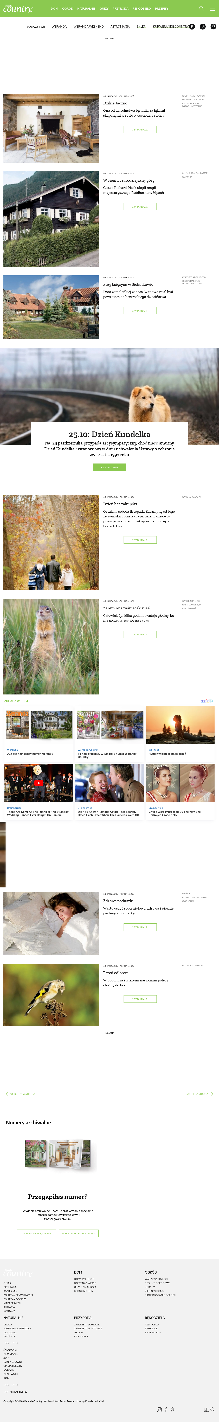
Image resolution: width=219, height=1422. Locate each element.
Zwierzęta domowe (87, 1324)
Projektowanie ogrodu (160, 1295)
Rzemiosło (152, 1324)
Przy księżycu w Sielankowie (128, 284)
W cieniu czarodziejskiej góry (128, 180)
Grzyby (78, 1332)
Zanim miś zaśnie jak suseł (127, 607)
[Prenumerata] (206, 1409)
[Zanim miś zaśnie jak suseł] (51, 646)
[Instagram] (203, 26)
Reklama (9, 1307)
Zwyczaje (151, 1328)
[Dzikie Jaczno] (51, 128)
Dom (54, 8)
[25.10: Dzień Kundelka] (109, 396)
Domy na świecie (85, 1283)
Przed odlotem (116, 972)
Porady (150, 1287)
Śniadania (10, 1349)
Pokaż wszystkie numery (78, 1233)
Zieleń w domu (154, 1291)
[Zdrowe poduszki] (51, 923)
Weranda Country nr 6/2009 (118, 96)
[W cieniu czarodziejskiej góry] (51, 219)
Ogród (67, 8)
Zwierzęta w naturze (88, 1328)
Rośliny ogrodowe (157, 1283)
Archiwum (10, 1287)
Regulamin (10, 1291)
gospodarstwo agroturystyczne (192, 104)
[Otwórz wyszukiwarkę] (201, 9)
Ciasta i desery (12, 1365)
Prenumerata (15, 1392)
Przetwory (10, 1373)
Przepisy (161, 8)
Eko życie (9, 1336)
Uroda (7, 1324)
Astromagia (120, 26)
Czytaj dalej (140, 129)
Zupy (6, 1357)
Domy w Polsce (84, 1279)
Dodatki (8, 1369)
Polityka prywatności (18, 1295)
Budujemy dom (84, 1291)
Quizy (104, 8)
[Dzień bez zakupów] (51, 542)
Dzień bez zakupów (120, 503)
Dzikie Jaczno (115, 103)
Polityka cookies (14, 1299)
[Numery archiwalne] (58, 1159)
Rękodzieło (142, 8)
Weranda (59, 26)
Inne (6, 1377)
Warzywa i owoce (156, 1279)
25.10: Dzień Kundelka (110, 434)
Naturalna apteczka (17, 1328)
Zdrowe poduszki (118, 900)
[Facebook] (192, 26)
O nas (7, 1283)
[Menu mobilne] (212, 8)
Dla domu (9, 1332)
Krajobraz (81, 1336)
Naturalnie (86, 8)
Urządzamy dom (85, 1287)
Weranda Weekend (89, 26)
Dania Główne (12, 1361)
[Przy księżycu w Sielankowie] (51, 307)
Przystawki (10, 1353)
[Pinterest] (213, 26)
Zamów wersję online (36, 1233)
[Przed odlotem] (51, 995)
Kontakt (9, 1311)
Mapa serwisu (12, 1303)
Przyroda (120, 8)
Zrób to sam (153, 1332)
